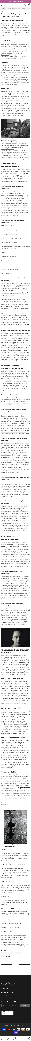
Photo (14, 139)
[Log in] (25, 5)
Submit (25, 1005)
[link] (9, 1039)
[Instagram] (6, 983)
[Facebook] (2, 983)
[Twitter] (13, 983)
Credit (17, 139)
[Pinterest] (9, 983)
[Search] (6, 5)
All (5, 8)
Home (2, 8)
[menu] (1, 5)
